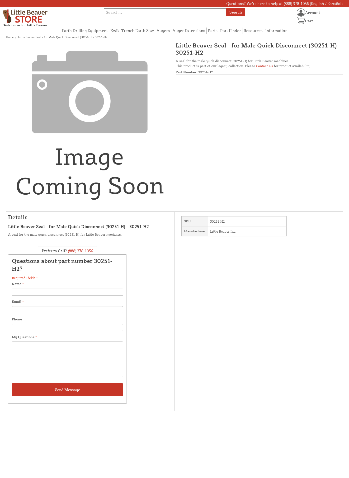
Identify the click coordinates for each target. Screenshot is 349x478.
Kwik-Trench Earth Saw (132, 30)
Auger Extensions (188, 30)
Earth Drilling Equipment (85, 30)
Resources (253, 30)
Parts (212, 30)
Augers (163, 30)
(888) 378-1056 (80, 250)
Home (10, 37)
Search (235, 11)
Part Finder (230, 30)
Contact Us (264, 66)
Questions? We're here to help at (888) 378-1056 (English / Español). (285, 3)
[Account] (301, 12)
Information (276, 30)
